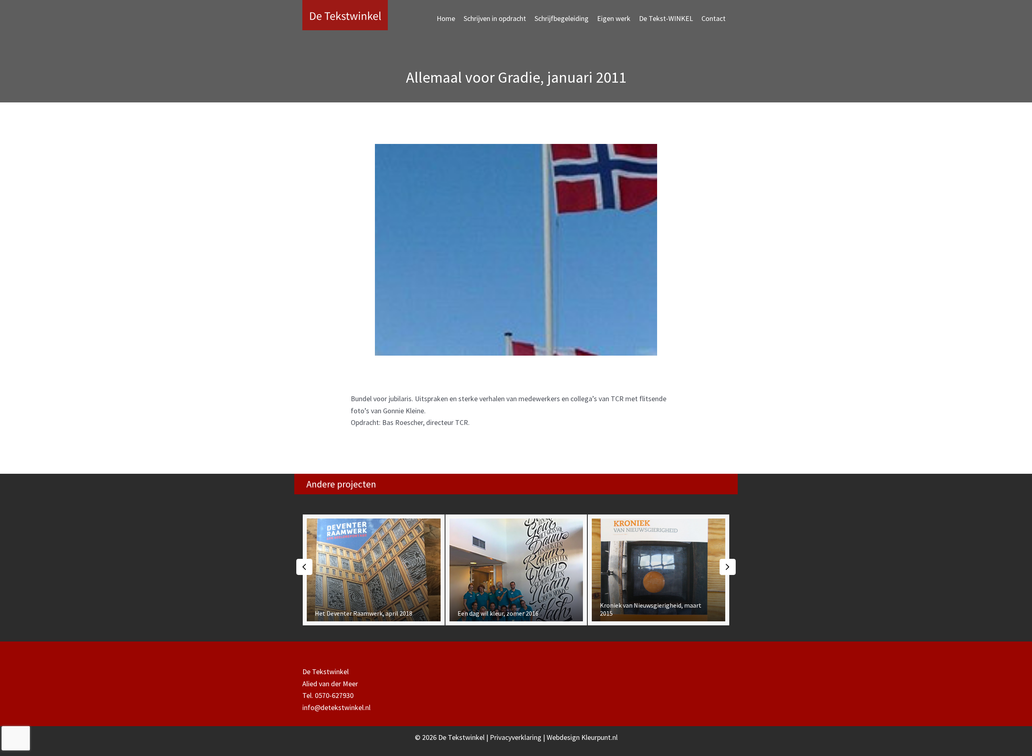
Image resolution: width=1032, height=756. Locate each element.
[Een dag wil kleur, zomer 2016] (416, 570)
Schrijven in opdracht (495, 18)
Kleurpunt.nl (599, 737)
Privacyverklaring (516, 737)
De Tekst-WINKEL (666, 18)
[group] (416, 569)
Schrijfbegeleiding (562, 18)
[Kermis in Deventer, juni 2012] (700, 570)
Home (446, 18)
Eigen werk (613, 18)
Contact (713, 18)
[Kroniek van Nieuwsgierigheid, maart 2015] (558, 570)
